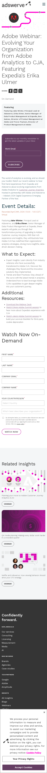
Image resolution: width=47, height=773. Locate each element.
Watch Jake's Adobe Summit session (22, 316)
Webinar (8, 504)
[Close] (44, 712)
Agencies (6, 665)
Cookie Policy (33, 752)
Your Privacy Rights (23, 759)
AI (3, 650)
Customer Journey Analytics (31, 190)
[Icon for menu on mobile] (43, 4)
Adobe (5, 683)
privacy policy (20, 424)
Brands (5, 661)
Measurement (8, 643)
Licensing (6, 639)
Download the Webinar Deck (18, 304)
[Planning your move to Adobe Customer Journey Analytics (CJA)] (23, 481)
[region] (23, 741)
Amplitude (7, 687)
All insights (7, 698)
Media (4, 646)
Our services (8, 632)
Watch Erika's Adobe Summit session (22, 307)
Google (5, 679)
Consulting (7, 635)
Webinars (6, 705)
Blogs (4, 701)
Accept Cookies (23, 767)
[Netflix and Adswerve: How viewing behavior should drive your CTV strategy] (23, 561)
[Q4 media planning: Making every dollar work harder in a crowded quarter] (23, 521)
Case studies (8, 668)
